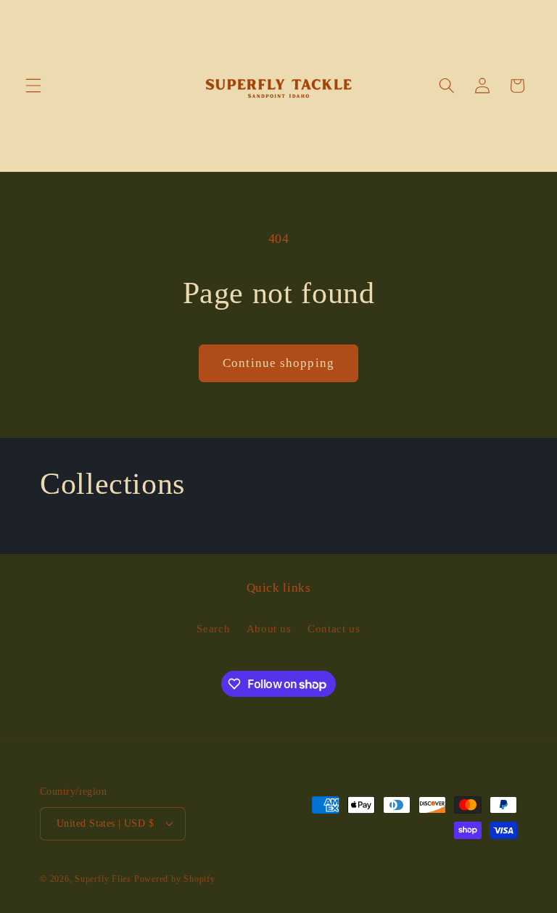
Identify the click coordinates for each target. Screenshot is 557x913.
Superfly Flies (103, 879)
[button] (33, 85)
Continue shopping (278, 363)
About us (269, 628)
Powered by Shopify (174, 879)
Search (213, 628)
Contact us (334, 628)
